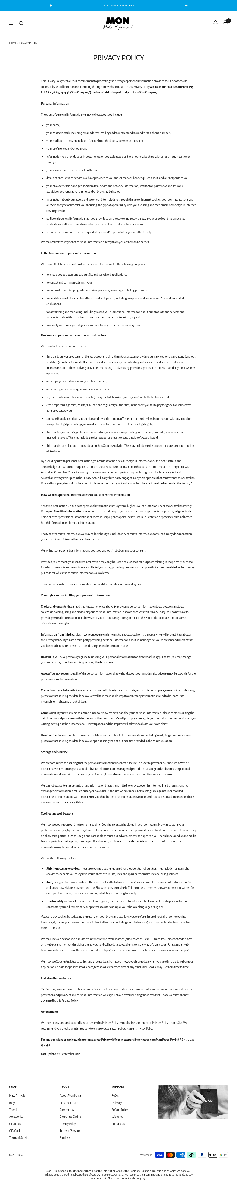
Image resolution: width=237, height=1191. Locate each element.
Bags (12, 1103)
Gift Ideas (15, 1124)
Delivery (117, 1103)
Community (67, 1109)
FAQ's (115, 1095)
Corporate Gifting (70, 1116)
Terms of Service (19, 1137)
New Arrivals (17, 1095)
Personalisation (69, 1103)
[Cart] (225, 23)
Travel (13, 1109)
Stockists (65, 1137)
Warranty (117, 1116)
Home (12, 43)
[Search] (21, 23)
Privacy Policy (68, 1124)
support (129, 1039)
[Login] (215, 23)
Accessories (16, 1116)
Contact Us (118, 1124)
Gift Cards (15, 1130)
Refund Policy (120, 1109)
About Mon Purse (70, 1095)
